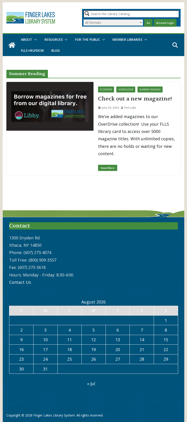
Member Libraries (127, 39)
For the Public (87, 39)
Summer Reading (150, 89)
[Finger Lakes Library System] (11, 45)
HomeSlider (125, 89)
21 (142, 349)
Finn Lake (130, 108)
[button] (34, 39)
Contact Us (20, 282)
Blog (55, 50)
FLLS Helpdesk (32, 50)
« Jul (91, 383)
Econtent (106, 89)
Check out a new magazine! (135, 98)
